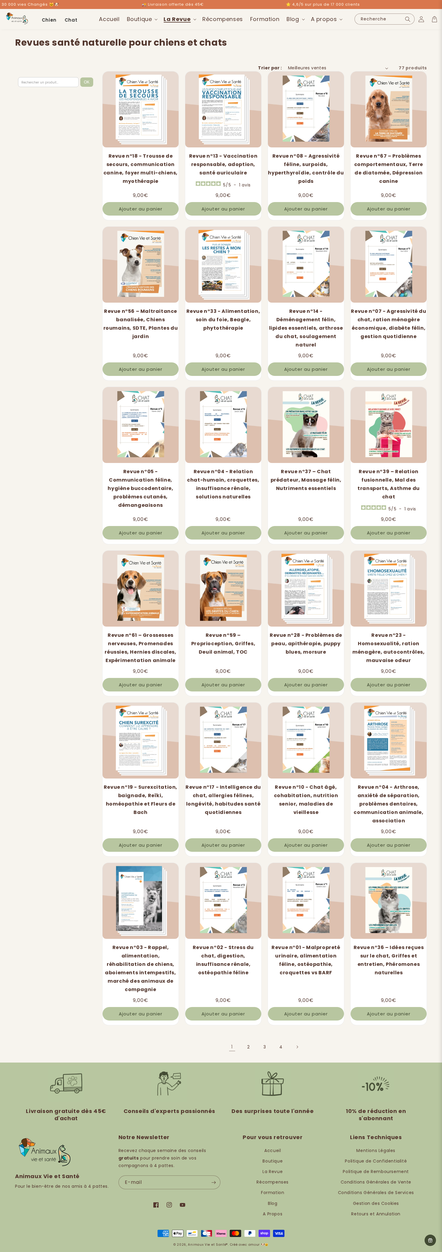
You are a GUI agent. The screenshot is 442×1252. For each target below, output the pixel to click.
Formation (272, 1193)
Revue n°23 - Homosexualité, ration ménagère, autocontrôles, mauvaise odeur (388, 648)
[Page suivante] (297, 1047)
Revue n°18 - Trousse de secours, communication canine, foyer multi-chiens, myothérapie (140, 169)
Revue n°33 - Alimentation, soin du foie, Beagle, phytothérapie (223, 319)
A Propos (272, 1214)
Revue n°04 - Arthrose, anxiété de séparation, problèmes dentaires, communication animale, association (388, 804)
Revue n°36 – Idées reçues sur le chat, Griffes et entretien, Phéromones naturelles (389, 960)
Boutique (272, 1161)
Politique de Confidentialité (376, 1161)
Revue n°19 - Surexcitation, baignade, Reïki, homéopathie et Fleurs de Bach (140, 800)
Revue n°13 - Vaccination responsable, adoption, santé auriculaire (223, 164)
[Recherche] (407, 19)
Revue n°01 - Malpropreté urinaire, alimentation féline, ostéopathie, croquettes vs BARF (306, 960)
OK (87, 82)
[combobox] (384, 19)
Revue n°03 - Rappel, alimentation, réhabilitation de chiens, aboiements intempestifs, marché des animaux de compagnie (140, 968)
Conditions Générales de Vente (376, 1182)
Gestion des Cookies (376, 1203)
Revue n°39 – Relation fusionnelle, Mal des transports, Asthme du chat (389, 484)
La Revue (272, 1172)
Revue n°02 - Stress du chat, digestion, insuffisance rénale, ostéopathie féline (223, 960)
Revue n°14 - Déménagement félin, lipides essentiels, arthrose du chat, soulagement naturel (306, 328)
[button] (141, 19)
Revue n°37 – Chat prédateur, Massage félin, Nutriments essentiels (306, 480)
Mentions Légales (375, 1151)
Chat (71, 20)
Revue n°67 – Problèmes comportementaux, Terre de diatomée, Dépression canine (388, 169)
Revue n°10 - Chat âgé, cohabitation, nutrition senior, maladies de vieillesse (306, 800)
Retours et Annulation (376, 1214)
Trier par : (270, 68)
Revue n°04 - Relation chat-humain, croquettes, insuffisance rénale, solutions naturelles (223, 484)
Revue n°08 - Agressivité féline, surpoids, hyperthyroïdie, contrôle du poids (306, 169)
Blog (272, 1203)
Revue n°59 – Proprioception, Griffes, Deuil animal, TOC (223, 643)
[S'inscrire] (213, 1182)
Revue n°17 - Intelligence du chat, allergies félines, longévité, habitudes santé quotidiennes (223, 800)
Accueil (272, 1151)
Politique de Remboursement (376, 1172)
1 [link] (232, 1046)
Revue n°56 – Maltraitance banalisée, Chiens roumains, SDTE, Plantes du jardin (140, 324)
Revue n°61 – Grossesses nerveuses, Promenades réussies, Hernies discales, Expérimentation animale (140, 648)
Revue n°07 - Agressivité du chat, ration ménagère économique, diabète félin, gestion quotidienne (388, 324)
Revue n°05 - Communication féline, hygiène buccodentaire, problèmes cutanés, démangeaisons (140, 488)
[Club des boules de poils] (430, 1240)
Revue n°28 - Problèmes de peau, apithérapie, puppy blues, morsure (306, 643)
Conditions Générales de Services (376, 1193)
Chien (49, 20)
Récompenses (272, 1182)
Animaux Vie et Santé (207, 1244)
